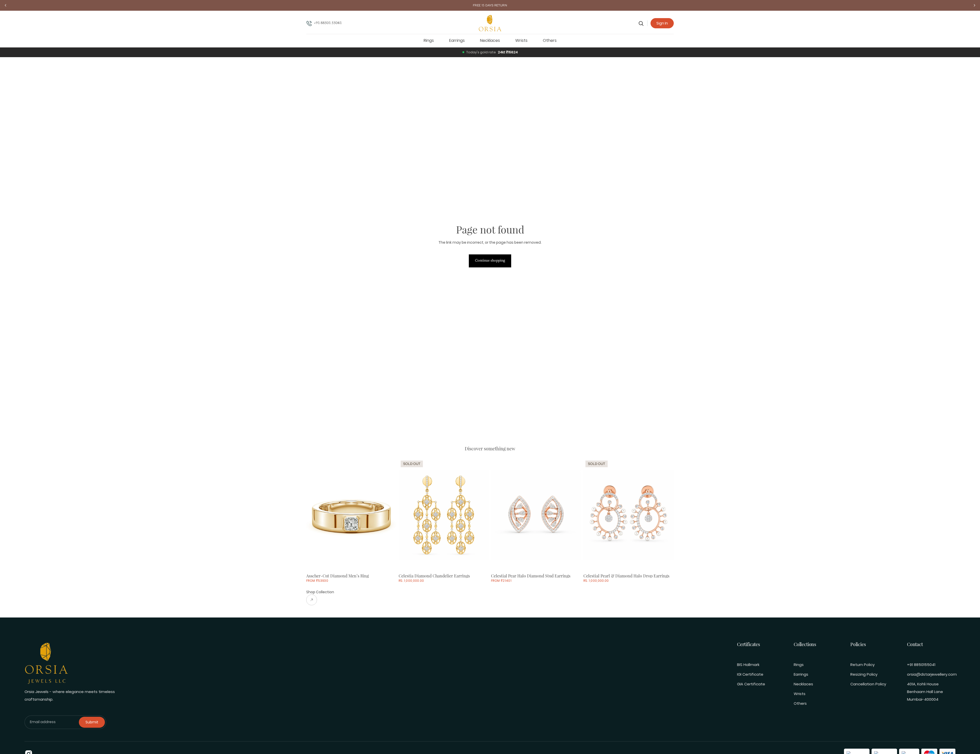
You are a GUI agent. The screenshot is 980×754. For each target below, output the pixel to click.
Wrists (799, 693)
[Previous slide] (314, 515)
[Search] (641, 23)
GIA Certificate (751, 684)
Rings (799, 664)
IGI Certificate (750, 674)
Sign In (662, 23)
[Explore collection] (320, 600)
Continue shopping (490, 261)
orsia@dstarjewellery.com (932, 674)
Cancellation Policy (868, 684)
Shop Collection (320, 592)
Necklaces (803, 684)
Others (800, 703)
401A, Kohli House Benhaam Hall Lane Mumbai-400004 (925, 691)
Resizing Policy (863, 674)
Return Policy (862, 664)
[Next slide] (389, 515)
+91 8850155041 (921, 664)
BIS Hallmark (748, 664)
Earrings (801, 674)
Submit (91, 722)
